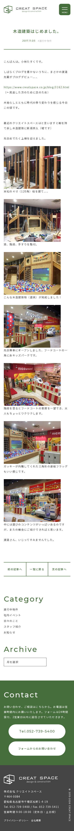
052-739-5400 (20, 807)
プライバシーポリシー (16, 820)
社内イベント (12, 615)
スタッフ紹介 (12, 626)
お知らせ (9, 632)
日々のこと (11, 621)
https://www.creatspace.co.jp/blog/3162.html (36, 87)
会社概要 (36, 820)
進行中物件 (45, 40)
